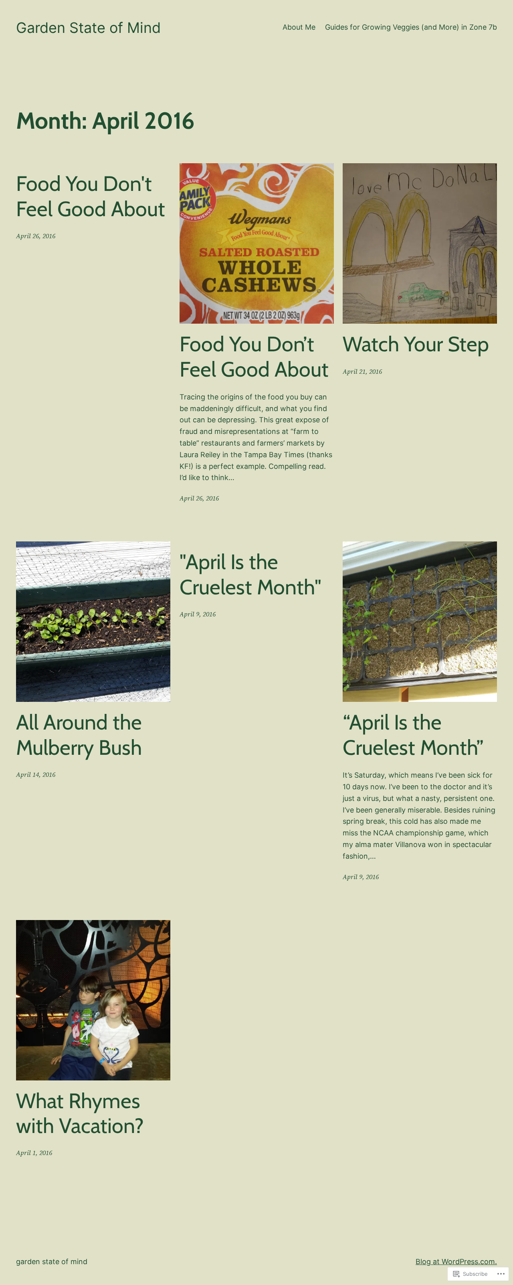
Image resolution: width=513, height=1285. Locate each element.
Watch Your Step (416, 344)
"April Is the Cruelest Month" (250, 574)
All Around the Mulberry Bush (79, 735)
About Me (299, 27)
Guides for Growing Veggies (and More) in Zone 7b (411, 27)
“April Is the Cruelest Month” (413, 735)
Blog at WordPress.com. (456, 1261)
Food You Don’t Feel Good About (254, 356)
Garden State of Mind (88, 27)
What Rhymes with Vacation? (80, 1113)
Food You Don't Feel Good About (90, 196)
